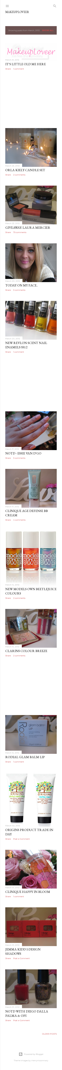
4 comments (19, 520)
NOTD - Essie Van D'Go (23, 453)
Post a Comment (21, 839)
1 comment (18, 69)
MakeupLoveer (17, 12)
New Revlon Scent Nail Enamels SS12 (26, 345)
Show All (48, 30)
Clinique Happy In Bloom (27, 892)
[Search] (55, 5)
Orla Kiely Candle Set (25, 170)
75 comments (19, 232)
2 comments (19, 174)
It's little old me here (25, 64)
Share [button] (8, 69)
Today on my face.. (21, 285)
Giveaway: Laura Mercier (27, 227)
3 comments (19, 290)
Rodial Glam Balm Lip (25, 757)
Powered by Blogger (33, 1054)
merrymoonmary (39, 1060)
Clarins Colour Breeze (26, 651)
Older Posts (49, 1034)
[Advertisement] (31, 99)
